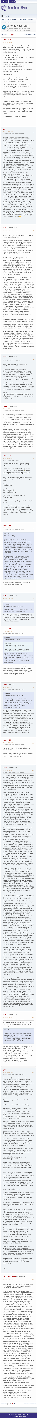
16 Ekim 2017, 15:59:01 (8, 1017)
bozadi (5, 227)
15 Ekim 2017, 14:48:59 (8, 131)
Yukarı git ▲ (25, 1414)
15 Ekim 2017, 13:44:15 (8, 42)
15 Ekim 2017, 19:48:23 (8, 359)
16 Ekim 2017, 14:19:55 (8, 770)
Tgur (4, 1070)
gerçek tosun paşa (9, 1276)
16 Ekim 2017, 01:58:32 (8, 687)
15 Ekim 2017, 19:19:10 (8, 230)
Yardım (10, 1414)
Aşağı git (4, 34)
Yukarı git (4, 1404)
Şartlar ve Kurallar (17, 1414)
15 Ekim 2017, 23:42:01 (8, 458)
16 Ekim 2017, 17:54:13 (8, 1072)
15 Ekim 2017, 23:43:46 (8, 528)
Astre (4, 129)
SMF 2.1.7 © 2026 (14, 1416)
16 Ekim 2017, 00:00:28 (8, 598)
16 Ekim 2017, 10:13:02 (8, 742)
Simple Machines (22, 1416)
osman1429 (7, 40)
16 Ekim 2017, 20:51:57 (8, 1279)
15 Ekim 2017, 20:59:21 (8, 409)
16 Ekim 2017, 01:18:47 (8, 631)
